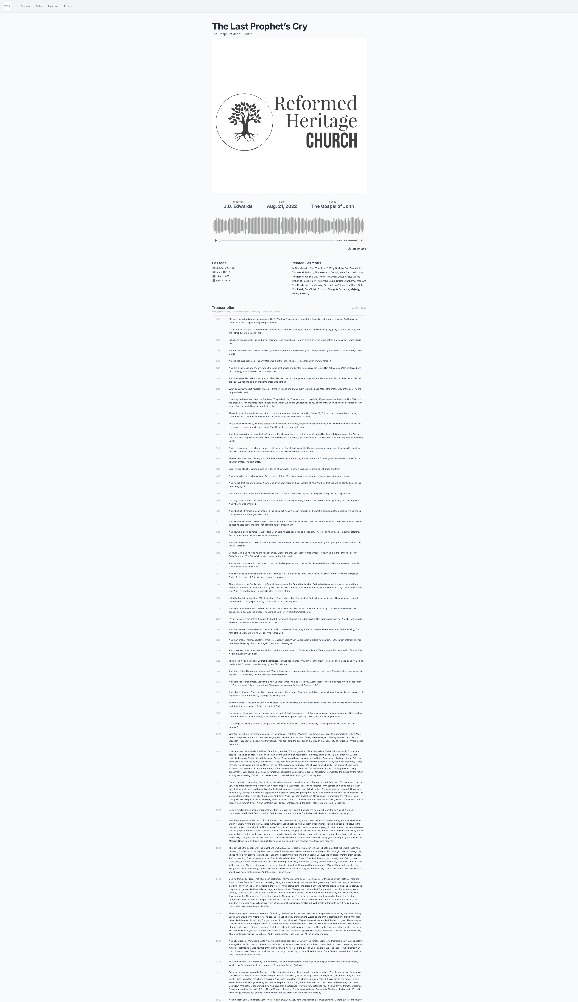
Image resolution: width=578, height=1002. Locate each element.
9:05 (218, 692)
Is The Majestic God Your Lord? (310, 268)
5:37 (218, 542)
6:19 (218, 574)
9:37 (218, 713)
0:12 (218, 330)
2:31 (218, 424)
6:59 (218, 598)
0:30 (218, 340)
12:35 (218, 810)
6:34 (218, 584)
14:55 (218, 879)
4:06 (218, 476)
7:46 (218, 629)
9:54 (218, 724)
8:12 (218, 650)
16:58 (218, 941)
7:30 (218, 619)
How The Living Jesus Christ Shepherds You (335, 280)
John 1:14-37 (222, 280)
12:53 (218, 820)
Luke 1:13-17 (222, 276)
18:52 (218, 1000)
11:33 (218, 782)
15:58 (218, 913)
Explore (68, 6)
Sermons (25, 6)
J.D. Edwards (238, 206)
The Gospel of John (332, 206)
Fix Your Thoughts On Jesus (333, 289)
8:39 (218, 671)
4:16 (218, 483)
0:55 (218, 361)
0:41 (218, 350)
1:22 (218, 378)
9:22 (218, 703)
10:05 (218, 734)
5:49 (218, 553)
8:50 (218, 682)
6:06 (218, 563)
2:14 (218, 413)
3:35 (218, 458)
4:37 (218, 500)
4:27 (218, 493)
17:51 (218, 972)
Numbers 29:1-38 (225, 267)
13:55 (218, 848)
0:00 (218, 319)
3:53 (218, 469)
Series (39, 6)
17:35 (218, 962)
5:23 (218, 532)
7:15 (218, 608)
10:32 (218, 751)
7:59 (218, 640)
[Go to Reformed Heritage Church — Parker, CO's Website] (7, 6)
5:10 (218, 521)
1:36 (218, 389)
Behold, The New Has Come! (321, 272)
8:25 (218, 661)
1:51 (218, 399)
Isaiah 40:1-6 (222, 272)
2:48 (218, 434)
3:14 (218, 448)
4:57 (218, 511)
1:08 (218, 368)
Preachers (53, 6)
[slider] (277, 240)
